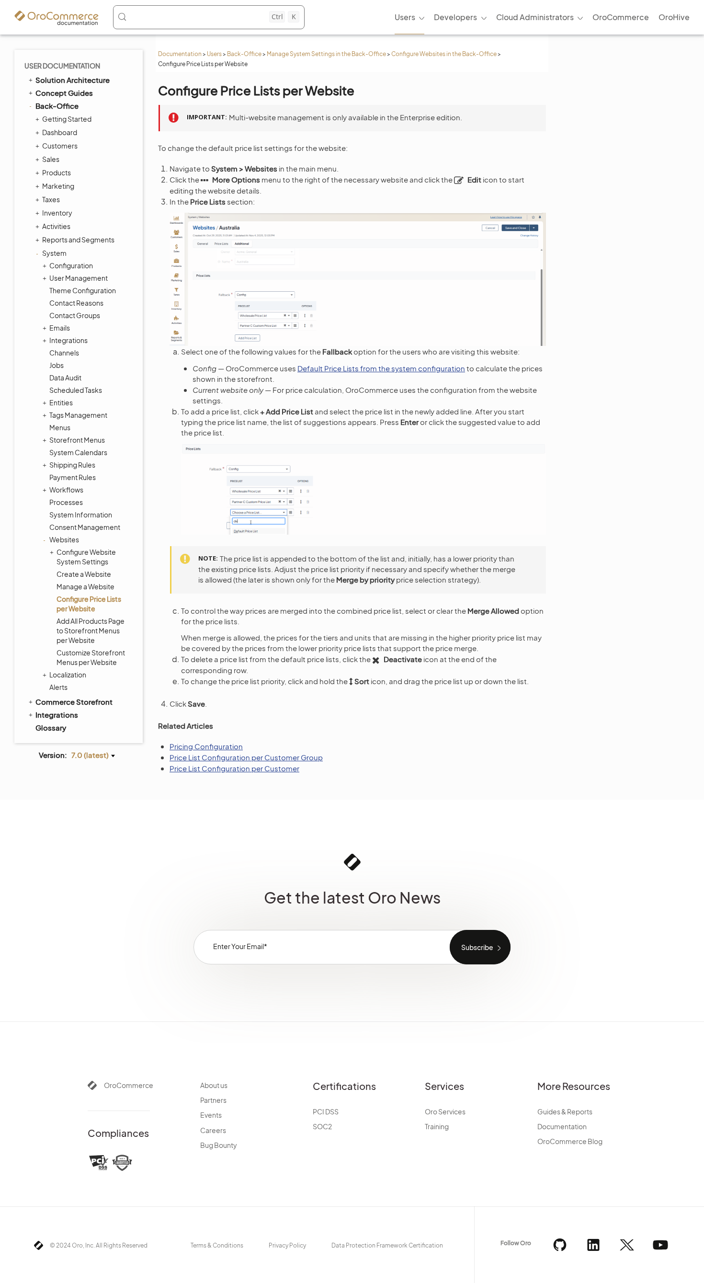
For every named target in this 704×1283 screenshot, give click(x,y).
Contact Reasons (76, 302)
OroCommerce (128, 1085)
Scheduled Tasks (75, 390)
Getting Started (66, 119)
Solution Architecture (72, 79)
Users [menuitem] (405, 17)
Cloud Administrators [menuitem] (535, 17)
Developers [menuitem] (455, 17)
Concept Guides (64, 92)
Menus (59, 427)
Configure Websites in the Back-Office (444, 53)
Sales (50, 159)
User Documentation (62, 65)
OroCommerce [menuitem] (620, 17)
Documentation (180, 53)
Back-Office (244, 53)
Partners (213, 1100)
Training (437, 1126)
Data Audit (65, 377)
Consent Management (84, 527)
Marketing (58, 186)
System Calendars (78, 452)
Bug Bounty (218, 1145)
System (54, 253)
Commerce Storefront (74, 701)
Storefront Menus (77, 439)
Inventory (57, 212)
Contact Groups (74, 315)
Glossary (50, 727)
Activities (56, 226)
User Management (78, 278)
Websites (64, 539)
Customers (60, 145)
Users (214, 53)
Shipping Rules (72, 464)
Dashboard (59, 132)
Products (56, 172)
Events (211, 1115)
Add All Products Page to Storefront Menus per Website (91, 630)
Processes (66, 502)
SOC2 (322, 1126)
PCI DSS (326, 1111)
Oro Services (445, 1111)
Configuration (71, 265)
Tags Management (78, 415)
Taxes (51, 199)
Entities (61, 402)
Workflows (66, 489)
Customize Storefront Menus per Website (91, 657)
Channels (64, 352)
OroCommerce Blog (569, 1141)
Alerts (58, 687)
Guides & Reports (564, 1111)
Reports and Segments (78, 239)
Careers (213, 1130)
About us (213, 1085)
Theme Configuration (82, 290)
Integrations (68, 340)
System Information (80, 514)
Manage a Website (85, 586)
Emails (59, 327)
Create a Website (84, 574)
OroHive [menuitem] (674, 17)
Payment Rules (72, 477)
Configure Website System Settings (86, 557)
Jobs (56, 365)
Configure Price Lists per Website (89, 604)
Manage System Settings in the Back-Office (326, 53)
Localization (67, 674)
